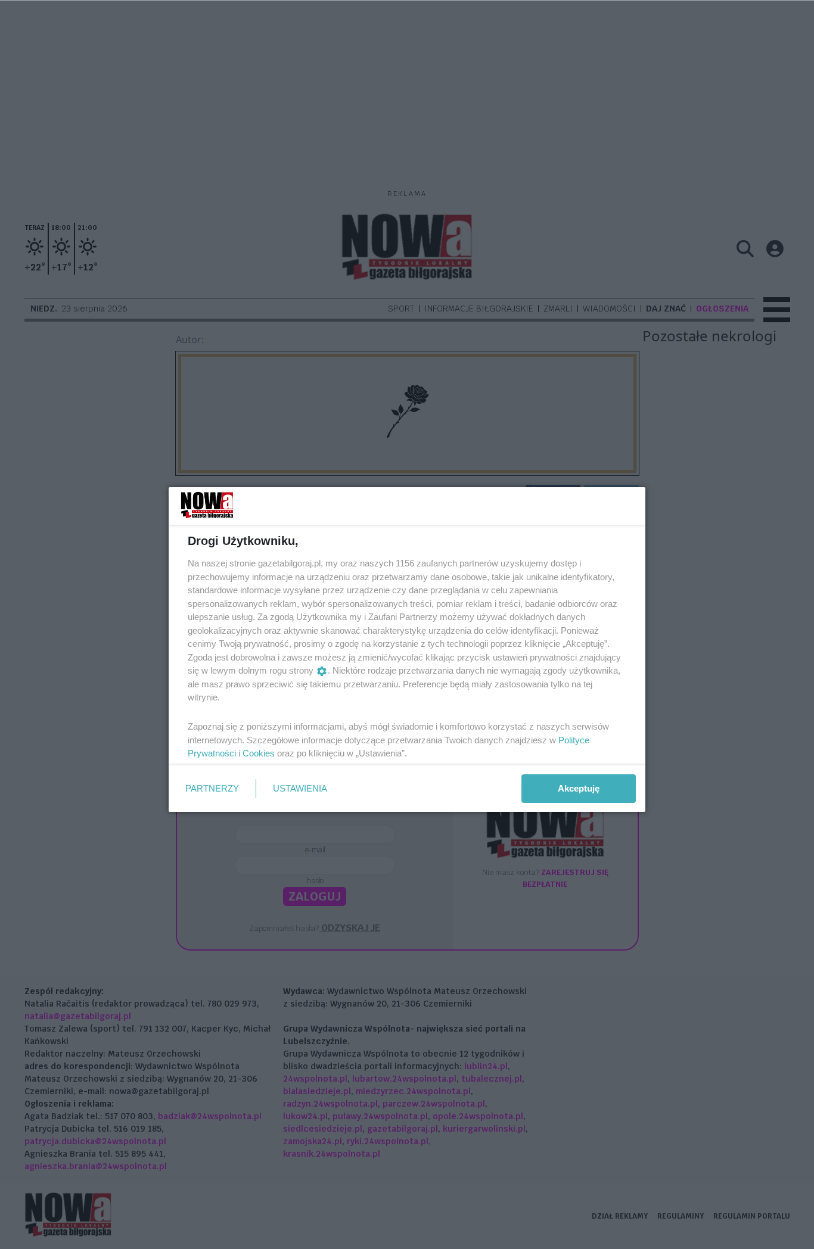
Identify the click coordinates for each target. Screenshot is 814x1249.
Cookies (259, 753)
